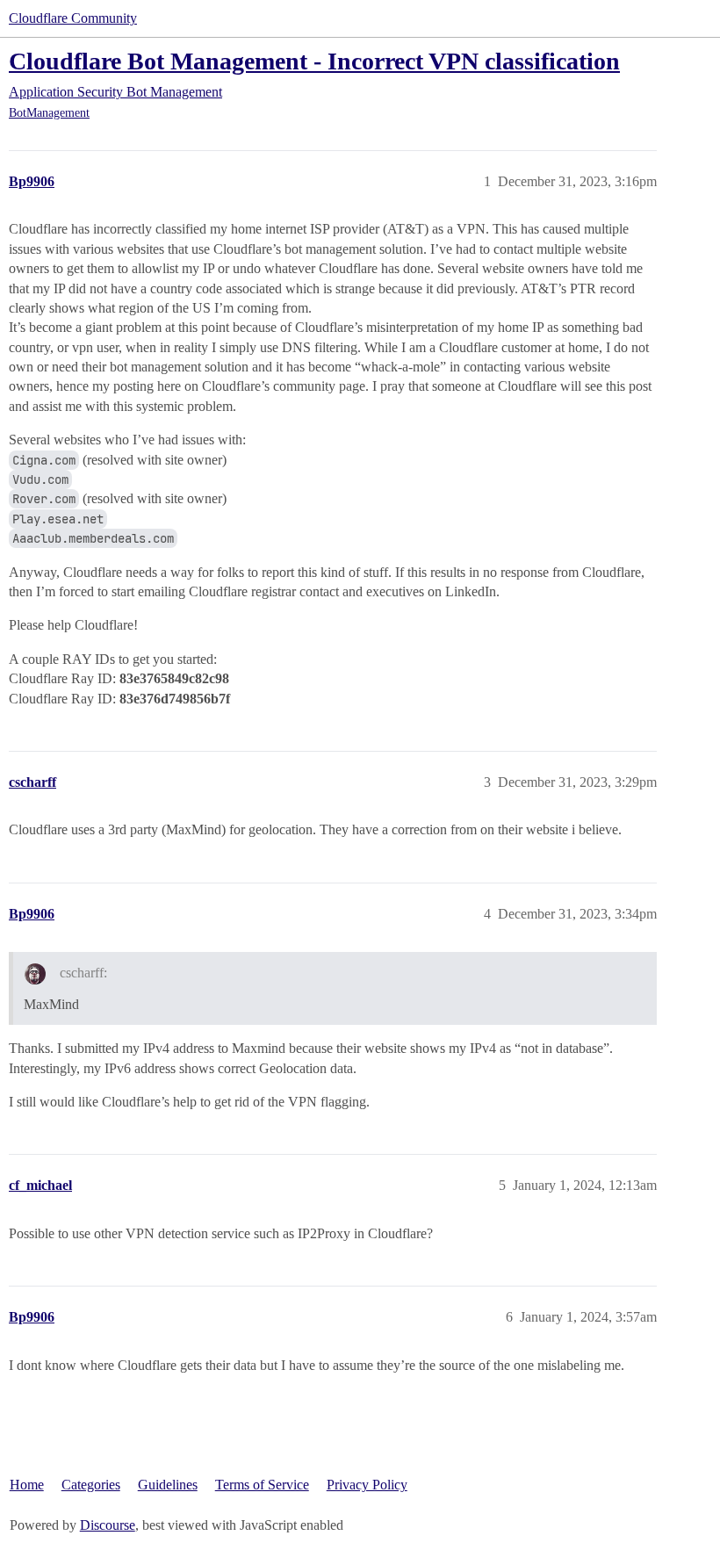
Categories (90, 1484)
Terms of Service (262, 1484)
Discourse (107, 1525)
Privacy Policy (367, 1484)
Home (27, 1484)
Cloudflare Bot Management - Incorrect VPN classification (314, 61)
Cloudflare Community (73, 18)
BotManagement (49, 112)
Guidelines (168, 1484)
